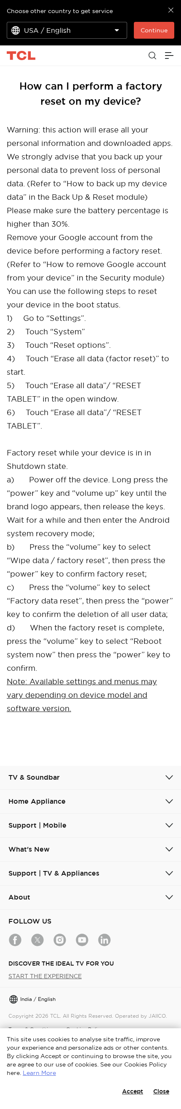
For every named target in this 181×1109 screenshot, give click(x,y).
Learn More (39, 1073)
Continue (154, 30)
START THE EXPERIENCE (45, 976)
